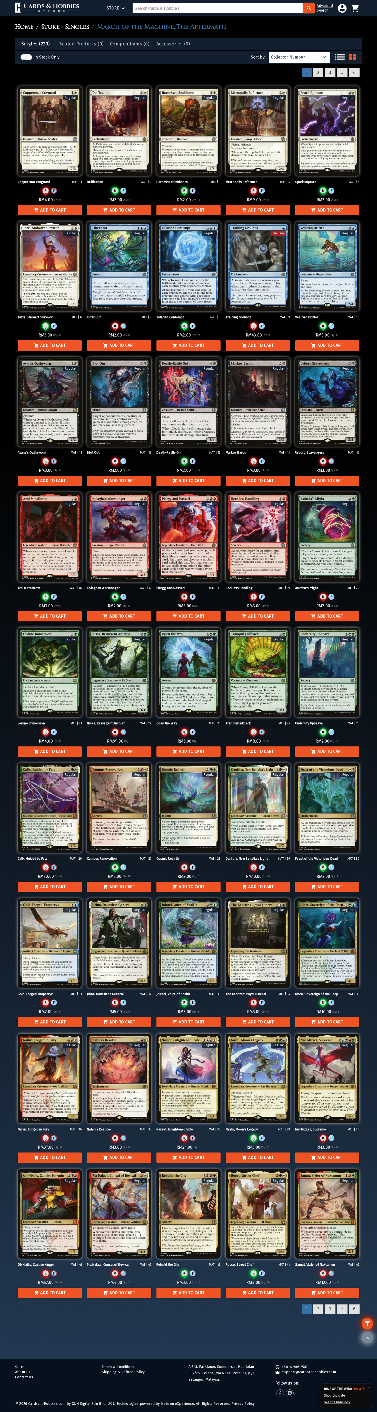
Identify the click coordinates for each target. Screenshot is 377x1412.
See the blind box (337, 1402)
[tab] (35, 44)
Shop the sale (334, 1395)
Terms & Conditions (118, 1367)
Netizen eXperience (177, 1403)
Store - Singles (65, 27)
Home (24, 27)
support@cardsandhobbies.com (308, 1372)
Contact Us (24, 1377)
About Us (22, 1372)
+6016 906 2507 (294, 1367)
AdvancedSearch (325, 8)
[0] (355, 8)
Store (19, 1367)
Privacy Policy (243, 1403)
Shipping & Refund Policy (123, 1372)
